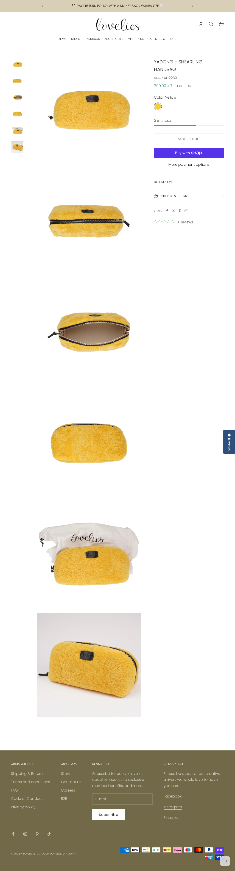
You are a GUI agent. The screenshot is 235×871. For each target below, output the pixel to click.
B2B (64, 798)
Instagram (173, 807)
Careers (68, 790)
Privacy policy (23, 807)
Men (130, 39)
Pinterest (171, 817)
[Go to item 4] (17, 114)
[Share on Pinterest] (180, 211)
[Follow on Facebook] (13, 834)
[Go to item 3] (17, 97)
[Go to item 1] (17, 64)
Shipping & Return (27, 773)
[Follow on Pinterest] (37, 834)
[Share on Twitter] (173, 211)
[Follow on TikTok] (49, 834)
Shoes (75, 39)
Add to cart (189, 138)
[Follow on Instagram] (25, 834)
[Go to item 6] (17, 147)
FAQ (14, 790)
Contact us (71, 781)
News (63, 39)
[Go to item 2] (17, 81)
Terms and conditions (30, 781)
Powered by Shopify (63, 853)
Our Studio (157, 39)
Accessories (113, 39)
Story (65, 773)
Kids (141, 39)
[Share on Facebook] (167, 211)
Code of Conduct (27, 798)
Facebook (173, 796)
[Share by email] (186, 211)
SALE (173, 39)
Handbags (92, 39)
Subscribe (108, 814)
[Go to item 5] (17, 130)
